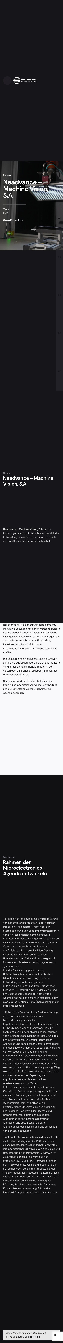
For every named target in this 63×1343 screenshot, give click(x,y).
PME (5, 213)
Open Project (11, 220)
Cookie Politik (32, 1336)
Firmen (7, 175)
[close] (55, 1335)
